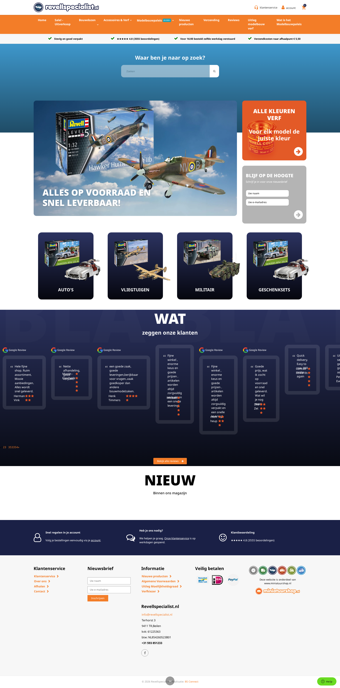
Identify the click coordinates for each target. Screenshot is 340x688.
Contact (39, 591)
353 (10, 447)
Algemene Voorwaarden (159, 581)
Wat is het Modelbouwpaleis (289, 22)
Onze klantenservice (176, 538)
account (95, 540)
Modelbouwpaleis (153, 20)
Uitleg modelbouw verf (256, 24)
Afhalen (39, 586)
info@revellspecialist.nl (157, 615)
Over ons (40, 581)
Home (42, 20)
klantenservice (268, 7)
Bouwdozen (87, 20)
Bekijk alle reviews (168, 461)
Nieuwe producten (186, 22)
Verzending (211, 20)
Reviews (233, 20)
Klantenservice (44, 576)
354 (15, 447)
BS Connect (191, 681)
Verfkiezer (149, 591)
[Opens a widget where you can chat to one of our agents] (326, 681)
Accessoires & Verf (116, 20)
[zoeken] (214, 71)
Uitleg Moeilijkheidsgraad (160, 586)
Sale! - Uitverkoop (62, 22)
